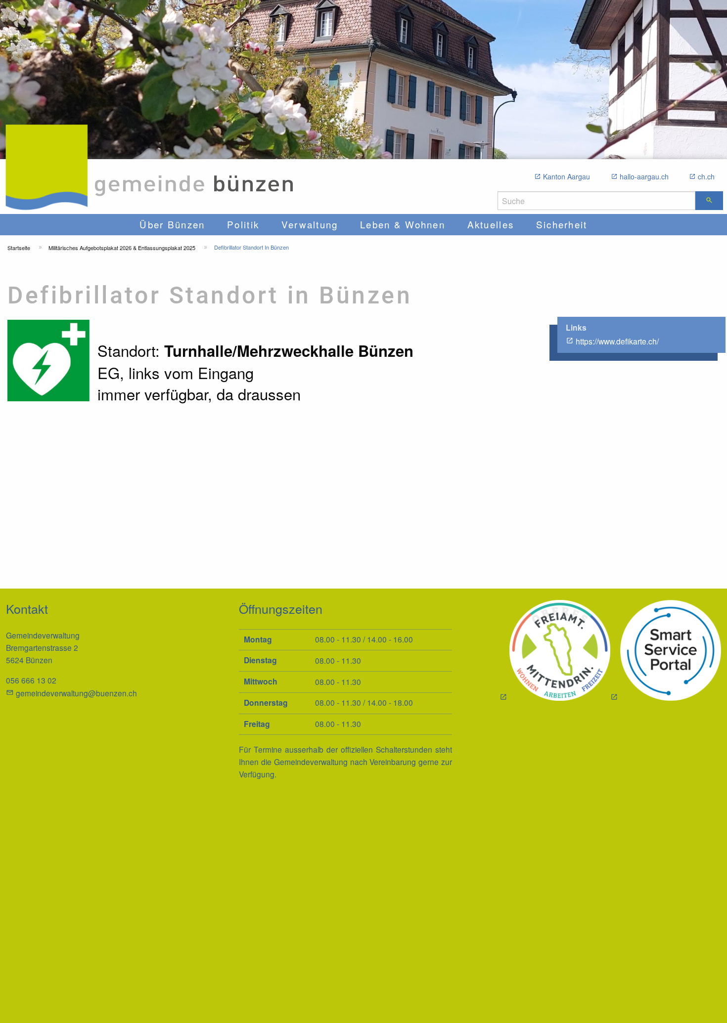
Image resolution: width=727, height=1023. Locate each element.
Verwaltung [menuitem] (309, 224)
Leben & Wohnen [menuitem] (402, 224)
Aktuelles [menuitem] (490, 224)
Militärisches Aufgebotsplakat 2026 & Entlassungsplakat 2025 (121, 248)
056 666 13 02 (31, 680)
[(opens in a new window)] (665, 651)
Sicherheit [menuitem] (562, 224)
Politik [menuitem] (243, 224)
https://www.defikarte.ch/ (617, 341)
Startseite (18, 248)
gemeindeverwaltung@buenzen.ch (76, 692)
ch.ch (706, 176)
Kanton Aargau (566, 176)
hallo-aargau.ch (644, 176)
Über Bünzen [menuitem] (172, 224)
